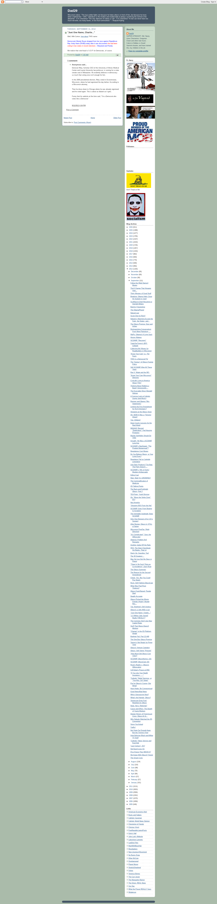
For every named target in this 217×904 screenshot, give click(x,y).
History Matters (136, 337)
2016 (131, 257)
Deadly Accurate (136, 596)
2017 (131, 254)
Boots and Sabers (135, 815)
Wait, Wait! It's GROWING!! (140, 478)
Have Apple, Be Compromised (141, 689)
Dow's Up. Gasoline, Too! (139, 553)
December (135, 271)
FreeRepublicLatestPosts (137, 830)
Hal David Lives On (137, 749)
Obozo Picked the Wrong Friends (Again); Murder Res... (139, 602)
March (133, 776)
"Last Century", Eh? (137, 746)
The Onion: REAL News (137, 883)
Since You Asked (136, 724)
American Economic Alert (137, 812)
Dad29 (72, 11)
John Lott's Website (135, 836)
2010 (131, 789)
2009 (131, 792)
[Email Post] (117, 55)
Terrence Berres (134, 874)
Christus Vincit (133, 827)
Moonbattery (133, 849)
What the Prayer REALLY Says (139, 889)
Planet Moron (133, 864)
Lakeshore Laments (135, 840)
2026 (131, 227)
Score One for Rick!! (137, 316)
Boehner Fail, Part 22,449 (139, 636)
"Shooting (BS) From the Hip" (141, 506)
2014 (131, 263)
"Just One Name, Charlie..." (140, 613)
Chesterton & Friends (136, 824)
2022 (131, 239)
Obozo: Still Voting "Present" (140, 651)
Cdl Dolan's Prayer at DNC (140, 670)
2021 (131, 242)
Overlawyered (133, 861)
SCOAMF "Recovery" (138, 340)
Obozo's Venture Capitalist (140, 648)
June (133, 768)
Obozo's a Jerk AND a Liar (140, 610)
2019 (131, 248)
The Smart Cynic (136, 758)
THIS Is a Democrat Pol (139, 359)
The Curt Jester (134, 877)
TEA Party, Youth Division (139, 494)
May (133, 771)
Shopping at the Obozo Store (141, 412)
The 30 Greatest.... (137, 556)
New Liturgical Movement (137, 852)
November (135, 274)
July (132, 765)
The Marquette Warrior (136, 880)
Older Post (117, 118)
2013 (131, 266)
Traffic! (133, 727)
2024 (131, 233)
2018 (131, 251)
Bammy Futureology (137, 307)
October (134, 277)
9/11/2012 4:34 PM (79, 105)
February (134, 780)
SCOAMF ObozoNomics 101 (140, 659)
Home (93, 118)
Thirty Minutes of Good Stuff (140, 293)
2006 (131, 801)
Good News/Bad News (138, 692)
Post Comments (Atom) (82, 122)
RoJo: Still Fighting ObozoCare (141, 583)
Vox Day (131, 886)
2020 (131, 245)
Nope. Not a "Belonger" (138, 706)
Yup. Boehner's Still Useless (140, 607)
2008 (131, 795)
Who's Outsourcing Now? (139, 695)
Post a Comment (72, 110)
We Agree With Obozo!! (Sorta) (141, 755)
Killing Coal (134, 475)
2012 (131, 269)
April (133, 774)
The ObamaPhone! (137, 310)
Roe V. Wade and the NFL (139, 372)
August (134, 762)
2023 (131, 236)
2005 (131, 804)
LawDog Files (133, 843)
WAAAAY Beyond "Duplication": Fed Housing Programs (141, 430)
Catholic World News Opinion (139, 821)
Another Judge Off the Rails (140, 545)
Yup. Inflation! (135, 420)
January (134, 783)
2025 (131, 230)
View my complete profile (138, 51)
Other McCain (133, 858)
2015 (131, 260)
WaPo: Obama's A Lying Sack (141, 334)
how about (84, 36)
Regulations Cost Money (139, 451)
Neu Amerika (135, 503)
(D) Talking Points (136, 486)
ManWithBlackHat (135, 846)
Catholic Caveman (135, 818)
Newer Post (68, 118)
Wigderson (132, 892)
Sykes (130, 870)
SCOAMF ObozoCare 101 (139, 662)
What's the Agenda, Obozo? (140, 698)
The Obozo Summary (138, 570)
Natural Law (134, 313)
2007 (131, 798)
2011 (131, 786)
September (135, 281)
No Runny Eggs (134, 855)
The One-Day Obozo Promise (141, 639)
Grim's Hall (132, 833)
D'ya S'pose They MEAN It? (140, 752)
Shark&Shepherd (134, 867)
